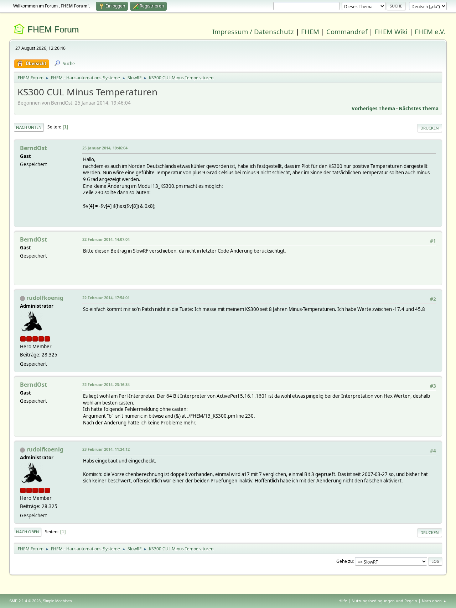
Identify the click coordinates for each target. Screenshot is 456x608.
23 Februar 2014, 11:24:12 (106, 449)
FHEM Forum (53, 29)
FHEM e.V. (430, 31)
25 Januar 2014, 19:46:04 (105, 147)
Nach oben (27, 531)
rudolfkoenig (44, 298)
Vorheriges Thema (373, 108)
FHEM (310, 31)
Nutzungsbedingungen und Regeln (384, 600)
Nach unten (29, 127)
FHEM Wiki (391, 31)
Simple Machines (57, 601)
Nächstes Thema (419, 108)
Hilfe (342, 600)
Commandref (346, 31)
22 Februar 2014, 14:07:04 (106, 239)
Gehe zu (344, 561)
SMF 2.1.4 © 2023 (25, 601)
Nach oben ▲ (434, 600)
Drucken (429, 128)
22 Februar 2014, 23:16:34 (106, 384)
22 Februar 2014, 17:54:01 (106, 297)
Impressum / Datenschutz (253, 31)
